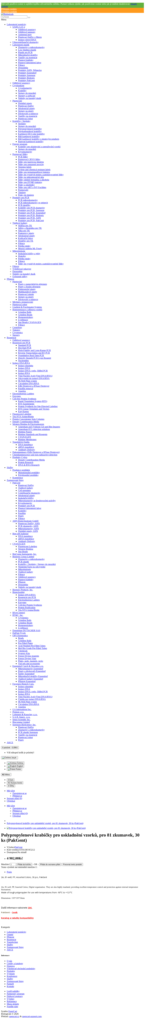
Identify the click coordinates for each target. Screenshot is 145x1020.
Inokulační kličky (26, 498)
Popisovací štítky (20, 154)
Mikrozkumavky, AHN (28, 528)
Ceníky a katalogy (15, 963)
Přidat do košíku (24, 864)
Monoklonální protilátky (29, 472)
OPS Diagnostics (20, 635)
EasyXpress (23, 411)
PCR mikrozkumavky (28, 200)
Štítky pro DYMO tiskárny (30, 182)
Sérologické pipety (26, 108)
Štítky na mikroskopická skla (31, 177)
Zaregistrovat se (19, 793)
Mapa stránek (13, 1004)
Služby (10, 467)
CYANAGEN (24, 437)
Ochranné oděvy (19, 276)
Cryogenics (17, 332)
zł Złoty (11, 786)
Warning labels (24, 167)
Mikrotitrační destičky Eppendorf (33, 676)
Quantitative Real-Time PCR (31, 355)
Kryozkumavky (25, 152)
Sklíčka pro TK (25, 225)
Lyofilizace (23, 320)
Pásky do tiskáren (26, 195)
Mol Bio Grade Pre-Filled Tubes (32, 648)
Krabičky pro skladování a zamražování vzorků (39, 146)
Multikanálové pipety (27, 292)
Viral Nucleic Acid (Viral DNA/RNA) (35, 376)
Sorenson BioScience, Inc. (24, 724)
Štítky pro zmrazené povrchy (31, 164)
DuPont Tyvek (19, 633)
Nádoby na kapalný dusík (29, 98)
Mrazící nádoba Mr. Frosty (30, 248)
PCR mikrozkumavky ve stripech (33, 202)
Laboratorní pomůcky (16, 24)
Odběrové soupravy (27, 29)
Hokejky (22, 256)
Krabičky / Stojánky (21, 121)
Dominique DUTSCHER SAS (26, 630)
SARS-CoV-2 (18, 27)
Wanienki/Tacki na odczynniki (31, 567)
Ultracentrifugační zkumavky (25, 42)
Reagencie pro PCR (21, 343)
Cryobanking (18, 85)
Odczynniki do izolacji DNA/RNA (34, 378)
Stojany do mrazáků (27, 93)
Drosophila (23, 67)
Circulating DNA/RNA (28, 383)
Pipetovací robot (25, 118)
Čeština (19, 763)
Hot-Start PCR (24, 348)
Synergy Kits (24, 653)
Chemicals (22, 651)
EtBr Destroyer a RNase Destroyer (33, 386)
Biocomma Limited (21, 722)
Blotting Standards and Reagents (32, 434)
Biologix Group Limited (23, 556)
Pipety (21, 516)
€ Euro (10, 780)
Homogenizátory (25, 317)
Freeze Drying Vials (27, 658)
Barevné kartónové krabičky (30, 141)
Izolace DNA (24, 368)
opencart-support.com (31, 1016)
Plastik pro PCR (25, 52)
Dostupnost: (12, 852)
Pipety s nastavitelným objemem (32, 284)
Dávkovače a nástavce (28, 113)
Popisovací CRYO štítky (29, 159)
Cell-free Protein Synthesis (24, 399)
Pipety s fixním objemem (29, 286)
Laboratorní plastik (20, 45)
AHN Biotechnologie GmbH (25, 521)
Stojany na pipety (26, 111)
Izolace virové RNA (27, 39)
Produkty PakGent (26, 80)
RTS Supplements (26, 404)
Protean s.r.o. (18, 712)
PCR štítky (23, 157)
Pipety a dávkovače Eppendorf (32, 671)
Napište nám (12, 1006)
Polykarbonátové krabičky (30, 131)
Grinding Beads (25, 314)
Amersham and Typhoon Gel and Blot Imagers (39, 427)
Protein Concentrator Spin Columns (28, 419)
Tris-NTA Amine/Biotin (23, 416)
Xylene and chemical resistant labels (34, 169)
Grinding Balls (24, 312)
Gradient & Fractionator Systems (27, 307)
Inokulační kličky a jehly (29, 253)
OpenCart (12, 1011)
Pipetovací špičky (26, 106)
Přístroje (10, 279)
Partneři (10, 984)
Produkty (11, 971)
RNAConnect (18, 612)
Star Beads (23, 551)
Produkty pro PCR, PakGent (31, 220)
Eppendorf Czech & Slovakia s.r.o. (28, 666)
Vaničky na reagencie (27, 57)
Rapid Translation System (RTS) (32, 401)
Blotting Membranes (27, 439)
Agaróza (22, 391)
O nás (9, 961)
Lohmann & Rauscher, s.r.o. (25, 714)
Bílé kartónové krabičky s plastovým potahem (38, 139)
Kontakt (10, 986)
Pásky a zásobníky (26, 185)
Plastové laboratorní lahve (29, 62)
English (19, 766)
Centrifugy (17, 327)
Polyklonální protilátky (28, 475)
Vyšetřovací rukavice (21, 269)
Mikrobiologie (18, 251)
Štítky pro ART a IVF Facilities (32, 187)
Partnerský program (15, 994)
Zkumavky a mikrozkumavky (31, 47)
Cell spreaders (24, 490)
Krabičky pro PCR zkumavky (31, 208)
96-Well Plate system (27, 381)
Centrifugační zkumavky (29, 493)
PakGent (16, 483)
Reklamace (12, 1001)
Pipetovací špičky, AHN (29, 523)
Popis (9, 872)
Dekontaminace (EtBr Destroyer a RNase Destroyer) (36, 452)
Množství (5, 864)
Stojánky (22, 124)
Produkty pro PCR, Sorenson (31, 210)
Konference (17, 477)
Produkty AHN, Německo (30, 70)
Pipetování (17, 101)
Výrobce (11, 847)
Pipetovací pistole (26, 294)
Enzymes (16, 396)
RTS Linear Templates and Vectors (33, 409)
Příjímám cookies (9, 9)
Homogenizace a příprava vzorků (27, 309)
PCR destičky (24, 205)
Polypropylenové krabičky (30, 129)
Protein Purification (26, 607)
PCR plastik (23, 562)
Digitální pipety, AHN (28, 531)
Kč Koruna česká (15, 783)
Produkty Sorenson (26, 75)
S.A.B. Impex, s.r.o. (21, 717)
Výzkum (11, 973)
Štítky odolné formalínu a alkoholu (33, 180)
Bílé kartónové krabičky (29, 136)
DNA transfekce (25, 444)
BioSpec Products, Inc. (22, 590)
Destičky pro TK (25, 241)
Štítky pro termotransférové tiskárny (34, 172)
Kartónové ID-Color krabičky (31, 134)
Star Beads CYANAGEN (29, 322)
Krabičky (22, 90)
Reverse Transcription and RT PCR (34, 353)
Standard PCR (24, 345)
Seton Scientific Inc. (21, 719)
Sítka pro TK (24, 230)
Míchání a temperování (22, 302)
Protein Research (25, 462)
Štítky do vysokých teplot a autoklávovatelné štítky (41, 174)
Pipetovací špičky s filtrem (30, 37)
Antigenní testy (25, 34)
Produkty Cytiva (19, 457)
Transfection (12, 942)
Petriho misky (24, 246)
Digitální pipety (25, 103)
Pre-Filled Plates (25, 643)
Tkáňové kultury (19, 223)
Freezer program (19, 144)
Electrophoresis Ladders (23, 393)
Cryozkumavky (25, 88)
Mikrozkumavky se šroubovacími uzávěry (37, 500)
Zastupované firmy (15, 480)
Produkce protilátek (21, 470)
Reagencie (11, 337)
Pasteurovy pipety (26, 233)
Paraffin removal (25, 388)
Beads (21, 638)
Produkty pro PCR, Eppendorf (31, 213)
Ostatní (10, 934)
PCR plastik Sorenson (28, 732)
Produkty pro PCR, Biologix (31, 215)
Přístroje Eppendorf (27, 681)
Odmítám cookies (9, 11)
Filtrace (21, 65)
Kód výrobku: (13, 850)
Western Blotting (25, 549)
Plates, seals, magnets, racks (30, 661)
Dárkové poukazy (15, 996)
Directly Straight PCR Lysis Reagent (34, 358)
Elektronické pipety (27, 289)
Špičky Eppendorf (26, 674)
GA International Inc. (21, 709)
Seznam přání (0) (20, 813)
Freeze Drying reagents (28, 656)
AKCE (10, 742)
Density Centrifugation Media (25, 421)
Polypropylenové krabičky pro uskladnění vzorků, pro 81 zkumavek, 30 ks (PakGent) (45, 823)
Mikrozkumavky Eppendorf (30, 668)
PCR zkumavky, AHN (28, 526)
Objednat (16, 816)
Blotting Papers (25, 432)
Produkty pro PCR (20, 197)
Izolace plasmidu (25, 365)
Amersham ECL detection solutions (34, 429)
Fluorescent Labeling (21, 414)
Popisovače (23, 190)
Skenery (16, 335)
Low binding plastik (27, 50)
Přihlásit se (17, 796)
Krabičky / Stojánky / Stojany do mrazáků (37, 564)
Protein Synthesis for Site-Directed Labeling (37, 406)
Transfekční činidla (20, 442)
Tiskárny (22, 192)
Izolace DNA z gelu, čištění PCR (33, 371)
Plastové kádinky (25, 60)
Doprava (11, 966)
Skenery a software (26, 96)
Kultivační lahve (25, 238)
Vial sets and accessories (29, 663)
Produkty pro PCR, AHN (29, 218)
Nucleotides (23, 360)
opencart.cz (14, 1016)
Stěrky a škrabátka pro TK (30, 228)
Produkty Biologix (26, 78)
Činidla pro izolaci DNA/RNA (32, 699)
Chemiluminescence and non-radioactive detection (34, 455)
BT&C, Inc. (17, 615)
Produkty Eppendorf (27, 73)
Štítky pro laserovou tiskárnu (31, 162)
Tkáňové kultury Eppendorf (30, 679)
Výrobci (10, 999)
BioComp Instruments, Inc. (24, 554)
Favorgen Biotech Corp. (23, 684)
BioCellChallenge (20, 533)
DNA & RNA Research (29, 465)
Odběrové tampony (26, 32)
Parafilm (22, 513)
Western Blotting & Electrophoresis (28, 424)
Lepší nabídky (13, 991)
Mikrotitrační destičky (28, 55)
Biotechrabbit (18, 592)
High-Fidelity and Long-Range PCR (34, 350)
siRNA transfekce (26, 447)
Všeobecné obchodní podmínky (21, 968)
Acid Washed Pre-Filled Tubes (31, 646)
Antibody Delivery (26, 449)
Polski (18, 769)
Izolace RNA (24, 373)
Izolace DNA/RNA (21, 363)
